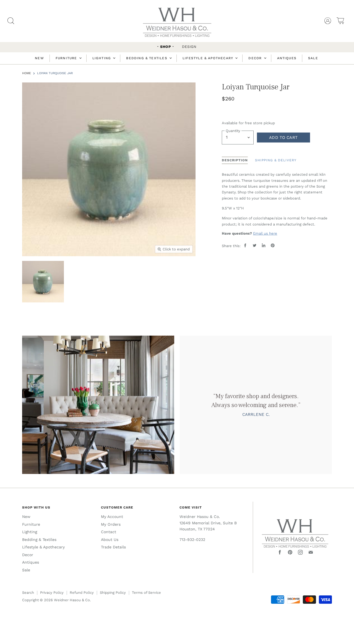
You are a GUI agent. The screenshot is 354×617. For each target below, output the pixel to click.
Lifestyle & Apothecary (209, 58)
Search (28, 592)
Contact (108, 532)
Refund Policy (82, 592)
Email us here (265, 233)
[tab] (235, 160)
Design (189, 47)
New (39, 58)
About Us (109, 539)
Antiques (287, 58)
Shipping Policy (113, 592)
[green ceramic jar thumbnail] (43, 282)
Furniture (67, 58)
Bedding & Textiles (147, 58)
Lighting (102, 58)
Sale (313, 58)
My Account (112, 516)
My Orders (111, 524)
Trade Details (113, 547)
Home (26, 73)
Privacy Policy (52, 592)
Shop (166, 47)
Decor (255, 58)
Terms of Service (146, 592)
